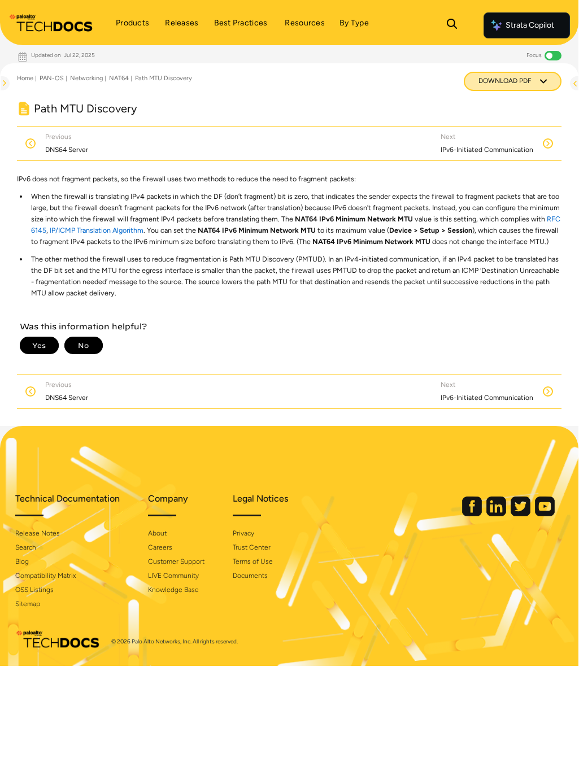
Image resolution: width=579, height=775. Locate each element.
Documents (250, 576)
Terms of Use (253, 561)
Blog (22, 561)
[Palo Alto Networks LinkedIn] (497, 514)
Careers (160, 547)
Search (25, 547)
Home (25, 78)
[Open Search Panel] (451, 25)
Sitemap (27, 604)
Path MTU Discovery (163, 78)
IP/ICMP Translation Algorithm (96, 230)
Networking (86, 78)
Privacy (243, 533)
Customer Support (176, 561)
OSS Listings (34, 590)
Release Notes (37, 533)
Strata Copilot (530, 25)
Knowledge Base (173, 590)
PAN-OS (52, 78)
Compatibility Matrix (45, 576)
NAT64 (119, 78)
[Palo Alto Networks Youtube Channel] (545, 514)
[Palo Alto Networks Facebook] (473, 514)
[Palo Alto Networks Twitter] (521, 514)
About (157, 533)
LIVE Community (173, 576)
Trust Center (252, 547)
